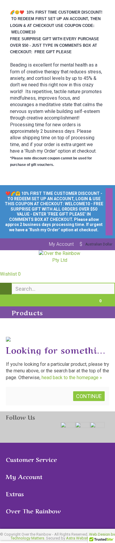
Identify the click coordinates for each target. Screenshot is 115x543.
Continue (89, 396)
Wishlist (10, 274)
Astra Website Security (85, 538)
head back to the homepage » (72, 377)
